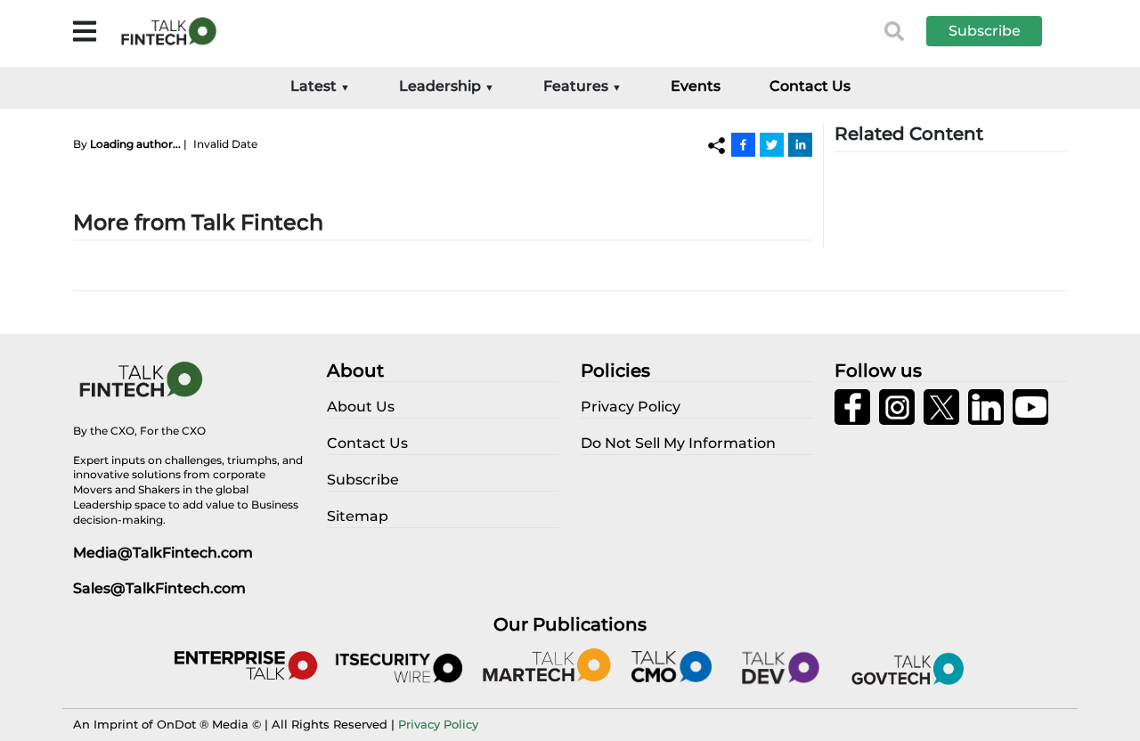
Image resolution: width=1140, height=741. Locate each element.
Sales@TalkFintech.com (159, 588)
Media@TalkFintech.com (163, 552)
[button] (997, 31)
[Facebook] (743, 144)
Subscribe (985, 30)
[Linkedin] (800, 144)
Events (696, 85)
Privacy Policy (438, 724)
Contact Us (810, 85)
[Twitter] (772, 144)
